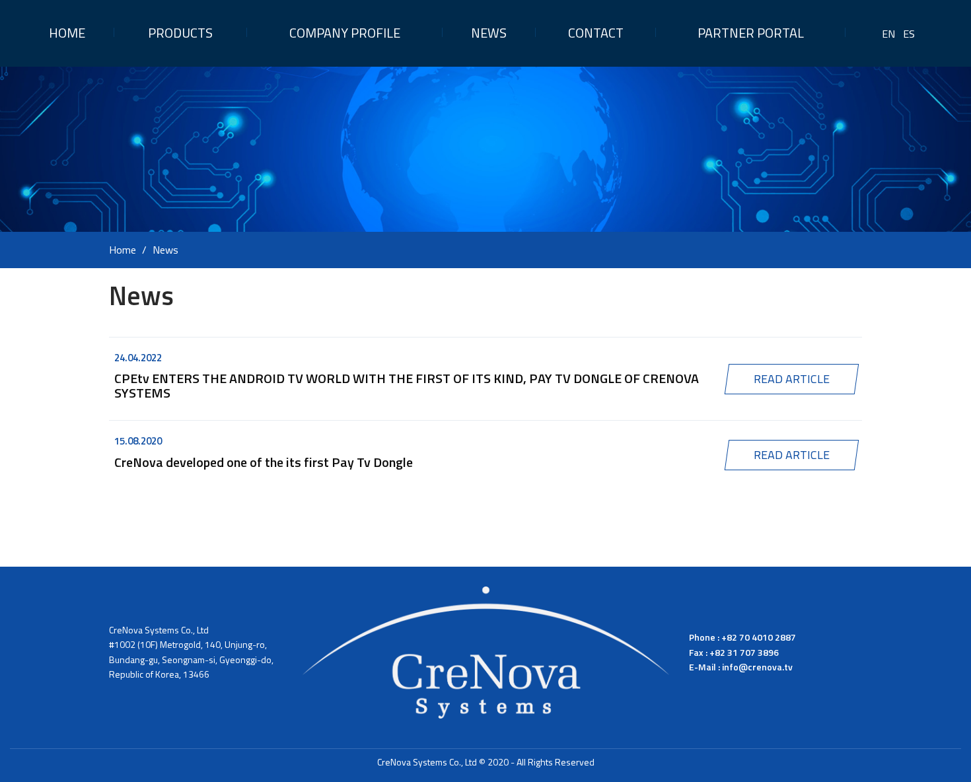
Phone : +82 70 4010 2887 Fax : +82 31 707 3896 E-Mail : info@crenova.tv (742, 652)
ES (909, 34)
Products (180, 32)
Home (67, 32)
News (489, 32)
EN (888, 34)
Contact (596, 32)
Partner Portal (751, 32)
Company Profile (344, 32)
